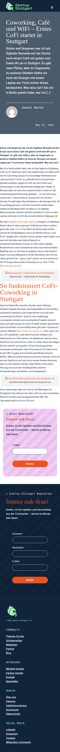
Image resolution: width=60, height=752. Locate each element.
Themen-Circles (15, 636)
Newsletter (12, 681)
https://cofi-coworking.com (29, 331)
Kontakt (10, 677)
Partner (10, 648)
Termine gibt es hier (10, 266)
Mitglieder (11, 644)
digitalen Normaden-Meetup (23, 222)
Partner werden (14, 673)
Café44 (18, 229)
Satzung (10, 701)
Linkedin (10, 729)
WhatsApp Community (18, 742)
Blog (8, 653)
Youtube (10, 738)
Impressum (12, 709)
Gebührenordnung (16, 705)
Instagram (12, 733)
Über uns (11, 697)
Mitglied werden (15, 668)
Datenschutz (13, 713)
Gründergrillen (14, 640)
